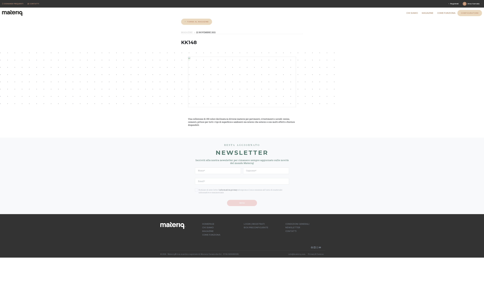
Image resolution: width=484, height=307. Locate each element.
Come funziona (446, 13)
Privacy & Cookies (316, 254)
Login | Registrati (254, 224)
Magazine (427, 13)
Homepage (208, 224)
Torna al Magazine (197, 22)
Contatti (291, 231)
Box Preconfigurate (256, 227)
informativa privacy (228, 190)
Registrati (454, 4)
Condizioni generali (297, 224)
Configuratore (469, 13)
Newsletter (292, 227)
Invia (242, 203)
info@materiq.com (297, 254)
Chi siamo (412, 13)
